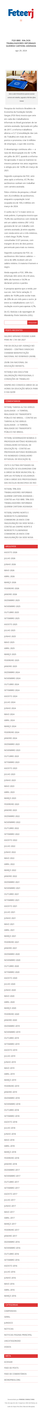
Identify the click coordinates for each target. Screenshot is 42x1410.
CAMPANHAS (10, 1311)
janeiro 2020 (10, 1020)
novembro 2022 (12, 822)
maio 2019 (9, 1068)
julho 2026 (9, 558)
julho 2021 (9, 912)
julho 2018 (9, 1128)
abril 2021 (9, 930)
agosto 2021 (10, 906)
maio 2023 (9, 786)
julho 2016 (9, 1271)
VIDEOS (7, 1347)
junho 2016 (10, 1277)
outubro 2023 (11, 756)
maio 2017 (9, 1212)
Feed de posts (11, 1368)
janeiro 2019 (10, 1092)
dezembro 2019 (12, 1026)
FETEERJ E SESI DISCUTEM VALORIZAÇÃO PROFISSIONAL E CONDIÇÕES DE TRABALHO (19, 375)
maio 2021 (9, 924)
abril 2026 (9, 576)
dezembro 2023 (12, 744)
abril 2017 (9, 1218)
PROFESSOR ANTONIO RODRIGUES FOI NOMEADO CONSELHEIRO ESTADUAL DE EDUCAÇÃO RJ (20, 455)
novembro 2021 (12, 888)
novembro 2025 (12, 606)
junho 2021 (10, 918)
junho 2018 (10, 1134)
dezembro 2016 (12, 1242)
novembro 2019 (12, 1032)
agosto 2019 (10, 1050)
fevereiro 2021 (11, 942)
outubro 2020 (11, 966)
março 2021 (10, 936)
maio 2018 (9, 1140)
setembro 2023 (11, 762)
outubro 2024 (11, 684)
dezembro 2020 (12, 954)
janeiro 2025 (10, 666)
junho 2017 (10, 1206)
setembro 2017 (11, 1188)
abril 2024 (9, 720)
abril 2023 (9, 792)
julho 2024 (9, 702)
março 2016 (10, 1296)
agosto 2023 (10, 768)
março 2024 (10, 726)
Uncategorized (12, 1341)
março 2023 (10, 798)
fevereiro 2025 (11, 660)
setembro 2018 (11, 1116)
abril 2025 (9, 648)
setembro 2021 (11, 900)
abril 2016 (9, 1290)
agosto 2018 (10, 1122)
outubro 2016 (11, 1254)
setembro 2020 (11, 972)
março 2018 (10, 1152)
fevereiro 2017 (11, 1230)
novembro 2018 (12, 1104)
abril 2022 (9, 864)
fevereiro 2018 (11, 1158)
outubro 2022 (11, 828)
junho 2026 (10, 564)
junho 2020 (10, 990)
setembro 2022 (11, 834)
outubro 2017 (11, 1182)
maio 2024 (9, 714)
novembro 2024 (12, 678)
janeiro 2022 (10, 876)
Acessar (8, 1362)
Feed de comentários (15, 1374)
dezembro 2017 (12, 1170)
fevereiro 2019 (11, 1086)
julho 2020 (9, 984)
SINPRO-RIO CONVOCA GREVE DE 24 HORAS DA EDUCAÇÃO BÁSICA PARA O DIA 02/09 (21, 388)
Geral (7, 1316)
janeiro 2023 (10, 810)
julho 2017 (9, 1200)
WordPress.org (12, 1380)
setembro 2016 (11, 1260)
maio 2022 (9, 858)
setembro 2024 (11, 690)
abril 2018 (9, 1146)
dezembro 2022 (12, 816)
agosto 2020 (10, 978)
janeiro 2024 (10, 738)
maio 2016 (9, 1283)
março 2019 (10, 1080)
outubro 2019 (11, 1038)
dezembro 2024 (12, 672)
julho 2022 (9, 846)
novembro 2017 (12, 1176)
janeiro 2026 (10, 594)
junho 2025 (10, 636)
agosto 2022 (10, 840)
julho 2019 (9, 1056)
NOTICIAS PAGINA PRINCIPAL (18, 1335)
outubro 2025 (11, 612)
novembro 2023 (12, 750)
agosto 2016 (10, 1265)
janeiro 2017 (10, 1236)
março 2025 (10, 654)
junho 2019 (10, 1062)
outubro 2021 (11, 894)
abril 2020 (9, 1002)
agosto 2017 (10, 1194)
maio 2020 (9, 996)
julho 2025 (9, 630)
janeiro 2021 (10, 948)
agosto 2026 (10, 552)
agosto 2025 (10, 624)
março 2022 (10, 870)
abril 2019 (9, 1074)
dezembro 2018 (12, 1098)
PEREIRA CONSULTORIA (26, 1399)
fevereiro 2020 (11, 1014)
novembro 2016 (12, 1248)
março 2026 (10, 582)
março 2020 (10, 1008)
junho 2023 (10, 780)
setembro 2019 (11, 1044)
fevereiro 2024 (11, 732)
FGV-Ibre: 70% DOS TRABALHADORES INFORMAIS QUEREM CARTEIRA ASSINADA (19, 503)
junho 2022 (10, 852)
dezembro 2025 (12, 600)
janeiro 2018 (10, 1164)
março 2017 (10, 1224)
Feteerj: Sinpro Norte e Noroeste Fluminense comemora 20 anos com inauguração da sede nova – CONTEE (19, 519)
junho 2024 (10, 708)
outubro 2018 (11, 1110)
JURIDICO (8, 1322)
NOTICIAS (8, 1329)
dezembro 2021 (12, 882)
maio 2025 (9, 642)
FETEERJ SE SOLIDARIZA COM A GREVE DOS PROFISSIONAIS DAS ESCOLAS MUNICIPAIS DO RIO (20, 479)
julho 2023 (9, 774)
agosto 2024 (10, 696)
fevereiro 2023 (11, 804)
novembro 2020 (12, 960)
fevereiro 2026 (11, 588)
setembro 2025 (11, 618)
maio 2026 (9, 570)
